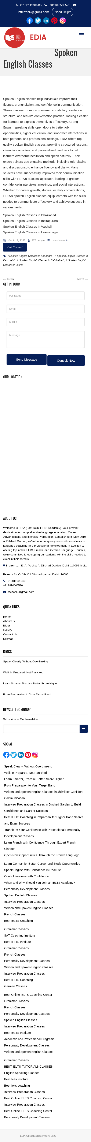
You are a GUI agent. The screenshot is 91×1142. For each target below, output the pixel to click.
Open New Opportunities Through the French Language (41, 855)
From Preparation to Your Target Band (27, 694)
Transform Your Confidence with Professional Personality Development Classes (42, 833)
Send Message (26, 359)
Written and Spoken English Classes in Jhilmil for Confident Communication (43, 795)
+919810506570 (59, 5)
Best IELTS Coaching (18, 920)
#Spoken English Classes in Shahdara (30, 255)
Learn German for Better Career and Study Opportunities (42, 863)
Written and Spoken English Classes (29, 908)
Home (7, 616)
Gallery (7, 630)
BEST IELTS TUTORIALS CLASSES (28, 1066)
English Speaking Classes (22, 1073)
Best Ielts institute (16, 1079)
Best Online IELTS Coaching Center (28, 994)
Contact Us (10, 634)
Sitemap (8, 638)
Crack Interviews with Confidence (26, 876)
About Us (9, 621)
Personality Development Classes (27, 889)
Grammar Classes (16, 929)
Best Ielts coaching (17, 1085)
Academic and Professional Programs (29, 1039)
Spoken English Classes (20, 895)
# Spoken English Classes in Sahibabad (40, 260)
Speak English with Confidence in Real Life (32, 870)
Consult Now (66, 360)
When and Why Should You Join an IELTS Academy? (39, 882)
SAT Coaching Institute (19, 935)
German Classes (15, 986)
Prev (10, 279)
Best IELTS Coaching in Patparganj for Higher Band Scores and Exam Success (44, 820)
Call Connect (14, 247)
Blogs (7, 625)
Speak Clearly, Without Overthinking (25, 661)
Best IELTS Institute (17, 942)
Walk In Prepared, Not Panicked (23, 672)
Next (81, 279)
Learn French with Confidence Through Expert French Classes (40, 846)
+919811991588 (30, 5)
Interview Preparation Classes (24, 901)
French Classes (15, 914)
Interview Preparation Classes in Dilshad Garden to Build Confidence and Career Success (42, 807)
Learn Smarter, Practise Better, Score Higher (30, 683)
